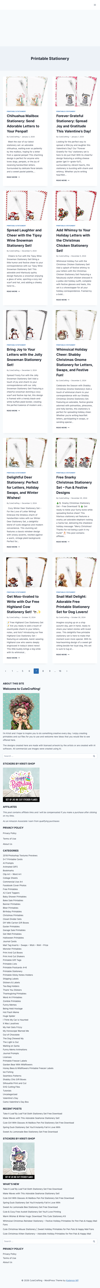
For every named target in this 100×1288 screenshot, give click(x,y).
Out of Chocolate (11, 1034)
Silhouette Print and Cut (14, 1083)
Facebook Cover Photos (14, 885)
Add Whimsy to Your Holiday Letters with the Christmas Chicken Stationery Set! (73, 240)
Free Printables (10, 889)
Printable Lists (10, 964)
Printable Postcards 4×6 (15, 967)
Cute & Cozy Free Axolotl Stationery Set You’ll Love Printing (32, 1212)
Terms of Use (9, 838)
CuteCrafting (14, 137)
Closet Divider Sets (12, 919)
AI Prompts (8, 863)
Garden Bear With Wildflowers (17, 1064)
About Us (7, 844)
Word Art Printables (12, 997)
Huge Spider (9, 1016)
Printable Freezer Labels (15, 1061)
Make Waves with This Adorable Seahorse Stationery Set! (31, 1118)
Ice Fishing (8, 1072)
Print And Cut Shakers (14, 956)
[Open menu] (95, 5)
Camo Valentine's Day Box (16, 1102)
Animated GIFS (10, 867)
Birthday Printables (12, 911)
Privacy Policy (9, 833)
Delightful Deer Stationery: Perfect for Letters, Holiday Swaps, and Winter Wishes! (23, 487)
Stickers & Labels (11, 982)
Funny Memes (10, 1005)
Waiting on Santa (11, 1046)
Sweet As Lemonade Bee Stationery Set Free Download (30, 1132)
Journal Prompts (11, 1053)
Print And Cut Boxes (13, 952)
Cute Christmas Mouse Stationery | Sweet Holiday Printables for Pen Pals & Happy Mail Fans (48, 1229)
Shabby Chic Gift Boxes (14, 1079)
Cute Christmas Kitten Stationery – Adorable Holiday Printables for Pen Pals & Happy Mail (47, 1234)
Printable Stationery (16, 111)
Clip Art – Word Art (12, 874)
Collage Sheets (10, 878)
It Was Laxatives (11, 1023)
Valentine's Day (10, 1098)
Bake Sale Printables (13, 900)
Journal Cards (10, 941)
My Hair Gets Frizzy (12, 1027)
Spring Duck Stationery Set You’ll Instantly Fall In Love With (31, 1127)
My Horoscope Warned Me (16, 1031)
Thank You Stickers (12, 990)
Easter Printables (11, 926)
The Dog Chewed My (13, 1038)
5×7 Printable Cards (13, 859)
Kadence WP (72, 1280)
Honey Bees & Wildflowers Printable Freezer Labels (28, 1068)
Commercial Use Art (13, 882)
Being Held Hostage (13, 1008)
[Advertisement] (50, 28)
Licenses (7, 1057)
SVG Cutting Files (11, 1087)
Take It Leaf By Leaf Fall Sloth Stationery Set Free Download (32, 1113)
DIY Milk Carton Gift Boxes (16, 923)
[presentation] (25, 91)
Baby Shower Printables (14, 896)
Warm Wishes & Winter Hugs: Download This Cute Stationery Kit (34, 1216)
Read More (13, 177)
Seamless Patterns (12, 1076)
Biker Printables (10, 908)
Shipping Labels (11, 978)
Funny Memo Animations (15, 1049)
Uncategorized (10, 1094)
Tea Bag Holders (11, 986)
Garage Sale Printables (14, 930)
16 (60, 671)
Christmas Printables (13, 915)
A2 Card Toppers (11, 893)
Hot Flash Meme (11, 1012)
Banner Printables (11, 904)
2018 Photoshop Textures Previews (20, 855)
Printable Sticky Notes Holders (18, 975)
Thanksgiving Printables (14, 993)
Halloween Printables (13, 938)
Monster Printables (12, 949)
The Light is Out (11, 1042)
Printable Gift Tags (12, 960)
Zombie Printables (12, 1001)
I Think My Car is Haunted (15, 1020)
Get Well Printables (12, 934)
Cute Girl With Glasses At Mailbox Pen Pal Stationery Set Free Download (38, 1123)
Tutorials (7, 1090)
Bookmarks (8, 870)
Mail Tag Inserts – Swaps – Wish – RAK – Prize (25, 945)
